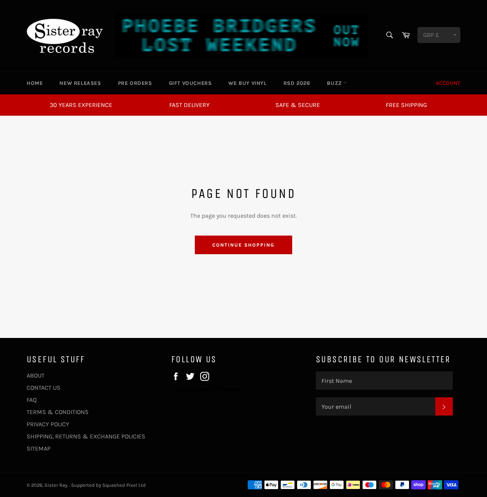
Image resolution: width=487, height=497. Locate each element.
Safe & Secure (297, 104)
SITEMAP (39, 448)
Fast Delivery (189, 104)
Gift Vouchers (190, 83)
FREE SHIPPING (406, 104)
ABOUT (36, 375)
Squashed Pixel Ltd (124, 485)
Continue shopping (243, 245)
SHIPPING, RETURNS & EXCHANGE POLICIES (86, 436)
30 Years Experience (81, 104)
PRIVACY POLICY (48, 424)
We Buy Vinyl (247, 83)
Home (35, 83)
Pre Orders (135, 83)
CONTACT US (43, 387)
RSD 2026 (296, 83)
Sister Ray (56, 485)
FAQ (32, 399)
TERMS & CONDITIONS (58, 412)
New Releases (80, 83)
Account (448, 83)
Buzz (335, 83)
